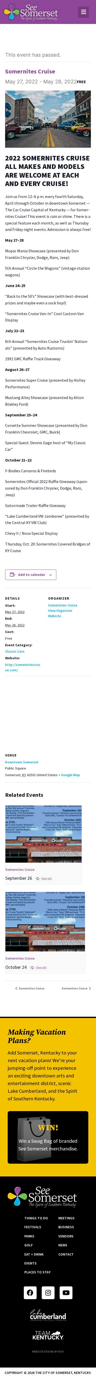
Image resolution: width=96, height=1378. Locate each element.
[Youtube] (66, 1292)
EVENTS (30, 1263)
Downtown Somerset (21, 762)
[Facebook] (30, 1292)
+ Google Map (69, 775)
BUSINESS (66, 1227)
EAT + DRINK (34, 1254)
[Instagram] (48, 1292)
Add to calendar (31, 574)
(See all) (46, 878)
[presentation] (43, 834)
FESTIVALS (32, 1227)
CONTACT (66, 1254)
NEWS (62, 1245)
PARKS (29, 1236)
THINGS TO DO (36, 1218)
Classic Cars (15, 651)
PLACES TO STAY (37, 1272)
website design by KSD (48, 1351)
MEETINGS (66, 1218)
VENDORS (65, 1236)
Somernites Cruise (62, 605)
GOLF (28, 1245)
